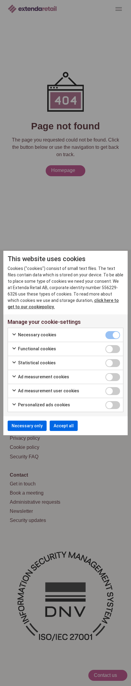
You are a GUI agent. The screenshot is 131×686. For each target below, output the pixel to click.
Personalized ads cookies (43, 404)
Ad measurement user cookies (48, 390)
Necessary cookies (36, 334)
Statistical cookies (36, 362)
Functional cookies (36, 348)
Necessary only (27, 425)
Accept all (64, 425)
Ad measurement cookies (43, 376)
